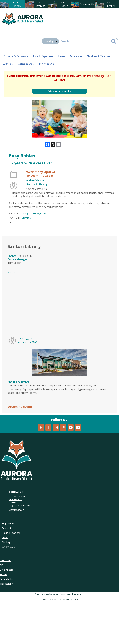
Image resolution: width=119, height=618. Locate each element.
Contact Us (25, 63)
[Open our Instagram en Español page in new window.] (63, 427)
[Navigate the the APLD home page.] (22, 19)
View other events (59, 91)
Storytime (26, 217)
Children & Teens (97, 56)
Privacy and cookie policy (46, 593)
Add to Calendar (35, 180)
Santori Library (36, 184)
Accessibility (65, 593)
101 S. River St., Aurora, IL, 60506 (27, 340)
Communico (79, 593)
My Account (46, 63)
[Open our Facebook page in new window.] (41, 427)
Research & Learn (69, 56)
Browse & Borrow (15, 56)
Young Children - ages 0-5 (34, 213)
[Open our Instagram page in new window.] (56, 427)
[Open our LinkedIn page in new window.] (78, 427)
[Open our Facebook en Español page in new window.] (48, 427)
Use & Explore (42, 56)
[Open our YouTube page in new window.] (71, 427)
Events (6, 63)
